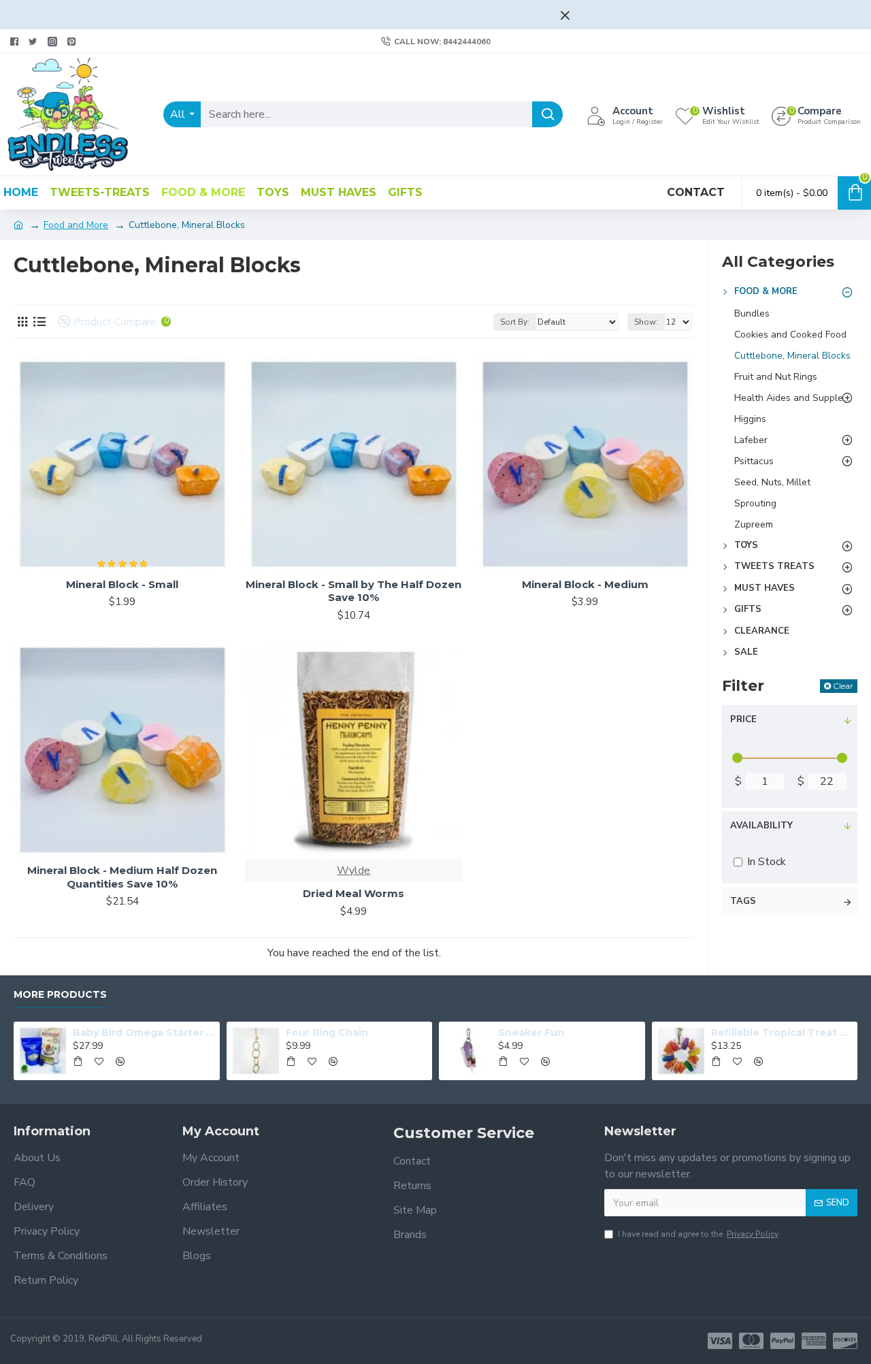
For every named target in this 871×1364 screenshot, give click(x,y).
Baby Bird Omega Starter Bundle (143, 1032)
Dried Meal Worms (353, 893)
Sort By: (514, 321)
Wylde (353, 870)
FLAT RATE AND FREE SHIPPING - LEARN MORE (423, 12)
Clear (843, 686)
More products (60, 995)
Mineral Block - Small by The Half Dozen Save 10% (353, 591)
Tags (743, 901)
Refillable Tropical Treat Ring (782, 1032)
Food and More (76, 224)
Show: (646, 321)
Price (743, 719)
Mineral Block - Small (122, 584)
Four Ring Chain (327, 1032)
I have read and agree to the (698, 1234)
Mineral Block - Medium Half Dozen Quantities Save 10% (122, 877)
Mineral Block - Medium (585, 584)
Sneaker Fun (531, 1032)
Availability (761, 825)
